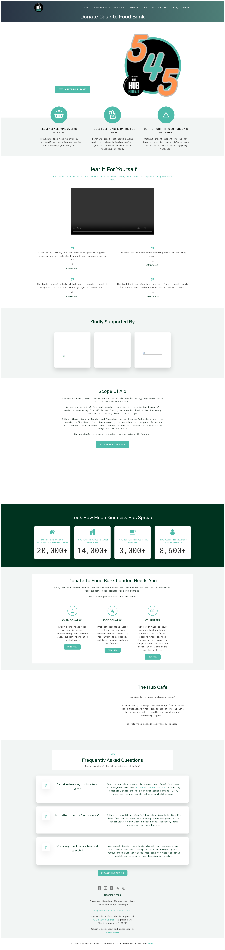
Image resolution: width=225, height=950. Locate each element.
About (86, 7)
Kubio (151, 943)
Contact (186, 7)
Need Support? (102, 7)
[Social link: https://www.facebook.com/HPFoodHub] (100, 888)
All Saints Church (103, 919)
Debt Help (163, 7)
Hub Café (149, 7)
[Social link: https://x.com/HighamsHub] (113, 888)
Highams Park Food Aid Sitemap (112, 910)
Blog (175, 7)
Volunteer (134, 7)
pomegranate (112, 932)
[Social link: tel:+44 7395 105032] (119, 888)
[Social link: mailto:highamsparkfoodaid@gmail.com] (125, 888)
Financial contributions (150, 787)
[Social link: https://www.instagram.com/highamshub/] (106, 888)
